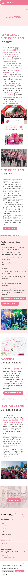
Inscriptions (4, 543)
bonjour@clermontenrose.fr (8, 557)
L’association (4, 523)
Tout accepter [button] (19, 571)
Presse (2, 531)
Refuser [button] (5, 574)
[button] (26, 9)
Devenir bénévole (5, 526)
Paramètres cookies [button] (8, 571)
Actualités (3, 528)
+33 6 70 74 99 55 (5, 555)
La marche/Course (5, 540)
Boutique (3, 545)
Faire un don (4, 538)
